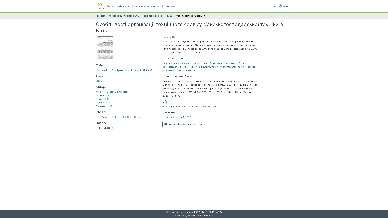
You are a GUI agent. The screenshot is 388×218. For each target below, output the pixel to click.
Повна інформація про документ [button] (186, 124)
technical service (247, 67)
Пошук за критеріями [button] (144, 6)
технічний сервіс (238, 63)
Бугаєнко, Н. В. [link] (104, 106)
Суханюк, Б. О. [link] (104, 95)
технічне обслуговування (212, 63)
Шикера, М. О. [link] (104, 102)
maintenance (230, 67)
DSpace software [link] (175, 212)
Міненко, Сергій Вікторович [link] (112, 91)
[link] (127, 70)
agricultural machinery (210, 67)
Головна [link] (100, 16)
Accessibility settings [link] (185, 215)
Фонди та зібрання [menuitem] (118, 6)
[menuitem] (145, 6)
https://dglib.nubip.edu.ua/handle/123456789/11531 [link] (190, 106)
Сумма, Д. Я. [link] (102, 99)
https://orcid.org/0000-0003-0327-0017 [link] (118, 117)
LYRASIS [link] (217, 212)
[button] (100, 6)
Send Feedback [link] (205, 215)
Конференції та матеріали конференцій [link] (124, 16)
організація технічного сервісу (180, 67)
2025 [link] (99, 81)
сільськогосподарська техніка (179, 63)
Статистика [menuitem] (168, 6)
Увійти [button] (287, 6)
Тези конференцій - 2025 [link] (157, 16)
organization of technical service (179, 70)
